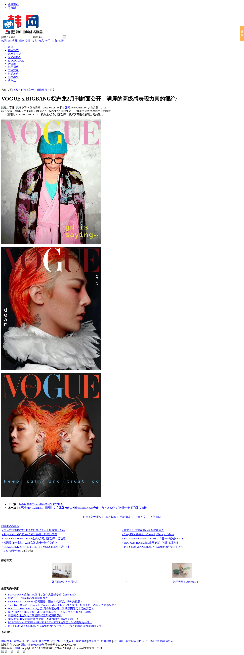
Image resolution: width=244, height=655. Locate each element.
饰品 (41, 40)
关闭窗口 (155, 516)
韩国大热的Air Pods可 (185, 581)
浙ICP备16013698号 (161, 641)
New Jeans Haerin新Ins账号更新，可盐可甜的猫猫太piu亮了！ (43, 619)
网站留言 (131, 641)
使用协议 (56, 641)
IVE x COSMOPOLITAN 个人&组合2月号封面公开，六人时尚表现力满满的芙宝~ (55, 625)
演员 (14, 40)
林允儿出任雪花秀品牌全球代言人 (28, 598)
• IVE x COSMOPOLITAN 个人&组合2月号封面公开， (153, 546)
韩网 (67, 107)
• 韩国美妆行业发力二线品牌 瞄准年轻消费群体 (29, 542)
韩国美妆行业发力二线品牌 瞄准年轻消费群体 (35, 615)
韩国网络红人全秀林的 (65, 581)
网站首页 (6, 641)
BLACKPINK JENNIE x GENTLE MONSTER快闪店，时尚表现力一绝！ (50, 622)
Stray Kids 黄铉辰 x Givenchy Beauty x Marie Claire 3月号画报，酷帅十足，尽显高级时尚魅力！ (62, 605)
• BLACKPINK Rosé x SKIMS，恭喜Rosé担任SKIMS (152, 538)
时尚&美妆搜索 (92, 516)
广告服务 (106, 641)
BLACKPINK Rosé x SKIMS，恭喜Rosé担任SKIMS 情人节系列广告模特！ (51, 612)
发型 (34, 40)
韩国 (4, 40)
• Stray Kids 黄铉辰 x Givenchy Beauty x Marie (148, 534)
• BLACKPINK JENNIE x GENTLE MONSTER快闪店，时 (35, 546)
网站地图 (81, 641)
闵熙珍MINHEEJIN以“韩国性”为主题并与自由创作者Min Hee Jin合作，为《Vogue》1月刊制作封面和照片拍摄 (83, 507)
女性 (28, 40)
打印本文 (140, 516)
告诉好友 (125, 516)
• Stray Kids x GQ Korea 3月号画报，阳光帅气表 (29, 534)
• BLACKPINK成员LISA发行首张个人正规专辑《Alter (33, 530)
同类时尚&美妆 (10, 526)
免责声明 (69, 641)
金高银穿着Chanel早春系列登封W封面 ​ (41, 504)
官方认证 (19, 641)
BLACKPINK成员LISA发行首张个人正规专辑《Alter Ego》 (42, 594)
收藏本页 (13, 4)
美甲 (47, 40)
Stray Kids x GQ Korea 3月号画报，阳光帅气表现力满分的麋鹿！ (45, 601)
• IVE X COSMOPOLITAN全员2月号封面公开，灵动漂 (34, 538)
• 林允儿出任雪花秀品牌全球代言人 (143, 530)
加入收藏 (110, 516)
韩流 (21, 40)
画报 (61, 40)
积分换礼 (118, 641)
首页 (16, 89)
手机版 (12, 7)
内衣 (54, 40)
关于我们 (31, 641)
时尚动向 (42, 89)
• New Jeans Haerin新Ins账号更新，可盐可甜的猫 (150, 542)
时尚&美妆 (27, 89)
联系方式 (44, 641)
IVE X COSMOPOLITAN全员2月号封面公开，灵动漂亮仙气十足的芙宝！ (51, 608)
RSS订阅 (143, 641)
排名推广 (93, 641)
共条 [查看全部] (11, 550)
